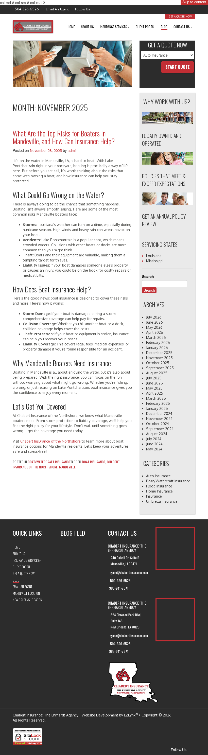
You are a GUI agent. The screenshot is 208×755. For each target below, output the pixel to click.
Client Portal (145, 26)
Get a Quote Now (180, 16)
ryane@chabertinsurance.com (129, 572)
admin (73, 150)
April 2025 (154, 393)
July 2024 (153, 439)
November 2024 (159, 418)
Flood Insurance (159, 486)
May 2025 (154, 388)
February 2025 (158, 403)
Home (71, 26)
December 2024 (159, 413)
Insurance (154, 496)
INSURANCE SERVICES (113, 26)
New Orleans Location (27, 599)
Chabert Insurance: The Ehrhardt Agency (45, 715)
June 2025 (154, 383)
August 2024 (156, 434)
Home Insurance (159, 491)
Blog (164, 26)
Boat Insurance (93, 461)
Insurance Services (26, 560)
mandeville (67, 466)
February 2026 (158, 342)
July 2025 (154, 378)
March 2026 (156, 337)
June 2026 (154, 322)
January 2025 (157, 408)
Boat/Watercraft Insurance (49, 461)
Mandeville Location (26, 593)
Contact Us (182, 26)
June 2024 (154, 444)
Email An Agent (57, 9)
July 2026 (154, 317)
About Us (87, 26)
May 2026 (154, 327)
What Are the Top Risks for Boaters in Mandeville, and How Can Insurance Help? (64, 137)
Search (148, 276)
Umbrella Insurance (162, 501)
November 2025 (159, 358)
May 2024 (154, 449)
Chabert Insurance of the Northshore (50, 441)
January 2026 (157, 347)
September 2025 (160, 368)
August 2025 (156, 373)
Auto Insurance (158, 476)
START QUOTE (177, 67)
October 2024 (157, 424)
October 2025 (157, 363)
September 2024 (160, 429)
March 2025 (156, 398)
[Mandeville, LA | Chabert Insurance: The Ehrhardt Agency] (33, 26)
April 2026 (154, 332)
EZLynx (129, 715)
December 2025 (159, 352)
